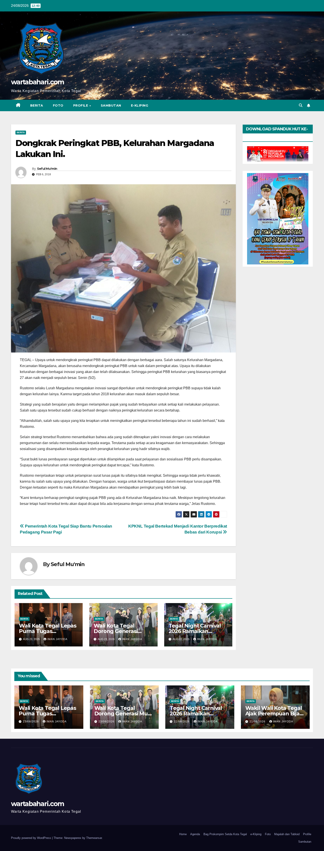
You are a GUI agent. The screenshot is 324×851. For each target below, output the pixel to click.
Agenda (195, 834)
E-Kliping (139, 105)
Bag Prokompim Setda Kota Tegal (225, 834)
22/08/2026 (182, 721)
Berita (36, 105)
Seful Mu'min (47, 169)
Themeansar (94, 838)
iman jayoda (57, 639)
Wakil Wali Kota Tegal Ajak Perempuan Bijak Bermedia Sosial (274, 713)
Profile (81, 105)
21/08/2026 (258, 721)
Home (183, 834)
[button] (300, 105)
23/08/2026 (31, 721)
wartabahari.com (37, 82)
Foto (58, 105)
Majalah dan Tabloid (287, 834)
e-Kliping (255, 834)
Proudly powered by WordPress (31, 838)
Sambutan (111, 105)
